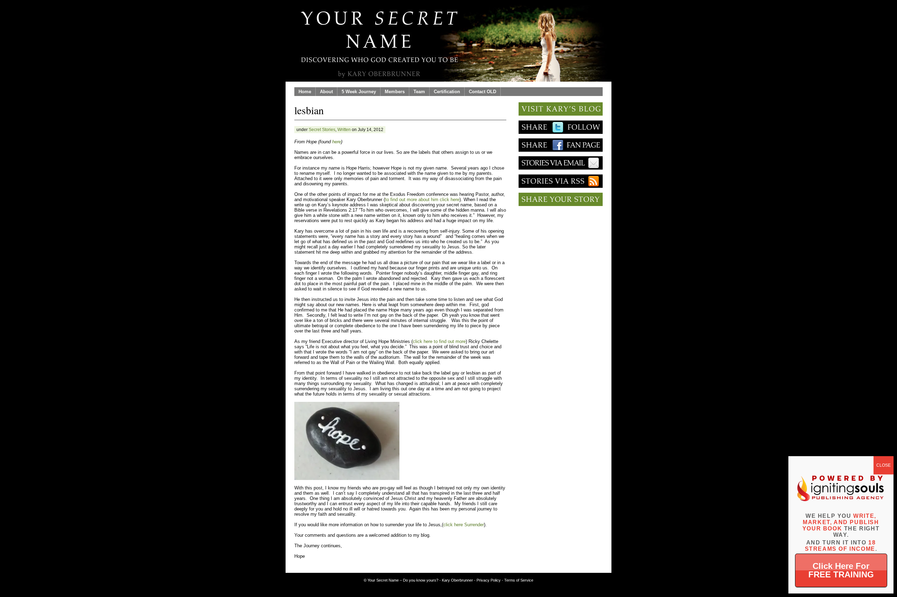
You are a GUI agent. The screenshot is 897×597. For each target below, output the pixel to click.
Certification (447, 91)
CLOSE (883, 465)
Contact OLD (482, 91)
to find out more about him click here (422, 199)
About (326, 91)
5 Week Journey (359, 91)
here (336, 141)
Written (344, 129)
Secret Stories (322, 129)
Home (305, 91)
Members (395, 91)
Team (419, 91)
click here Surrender (463, 524)
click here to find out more (439, 341)
